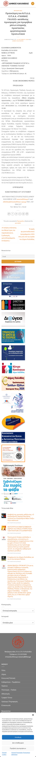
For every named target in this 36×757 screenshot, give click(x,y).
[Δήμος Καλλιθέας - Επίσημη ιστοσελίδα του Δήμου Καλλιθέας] (16, 3)
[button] (33, 715)
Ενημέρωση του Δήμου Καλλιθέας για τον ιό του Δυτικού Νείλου (21, 558)
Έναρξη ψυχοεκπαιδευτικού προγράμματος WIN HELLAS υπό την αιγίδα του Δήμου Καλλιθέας (26, 234)
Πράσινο (5, 686)
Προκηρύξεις (18, 10)
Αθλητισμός (6, 694)
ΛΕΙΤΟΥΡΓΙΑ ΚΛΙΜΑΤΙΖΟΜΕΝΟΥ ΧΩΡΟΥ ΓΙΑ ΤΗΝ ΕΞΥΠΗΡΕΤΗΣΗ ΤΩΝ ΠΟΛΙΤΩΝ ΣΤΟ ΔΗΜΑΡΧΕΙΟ (20, 529)
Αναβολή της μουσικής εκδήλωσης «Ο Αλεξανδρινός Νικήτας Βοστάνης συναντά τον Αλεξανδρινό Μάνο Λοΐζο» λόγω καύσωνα (21, 517)
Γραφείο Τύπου (7, 698)
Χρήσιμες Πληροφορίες (10, 701)
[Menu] (32, 3)
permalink (18, 223)
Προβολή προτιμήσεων (18, 748)
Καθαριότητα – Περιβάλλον (11, 682)
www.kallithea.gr (22, 199)
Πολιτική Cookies (4, 753)
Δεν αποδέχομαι (18, 743)
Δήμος (4, 674)
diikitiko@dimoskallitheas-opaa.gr (14, 202)
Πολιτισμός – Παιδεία (9, 690)
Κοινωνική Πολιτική (8, 678)
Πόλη (3, 670)
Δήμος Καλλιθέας (18, 41)
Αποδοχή (18, 737)
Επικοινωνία (6, 705)
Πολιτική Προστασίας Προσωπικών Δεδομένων (20, 753)
